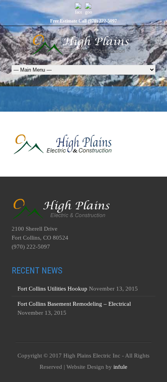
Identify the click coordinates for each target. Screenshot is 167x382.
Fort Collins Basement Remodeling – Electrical (74, 304)
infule (120, 367)
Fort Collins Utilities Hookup (52, 289)
